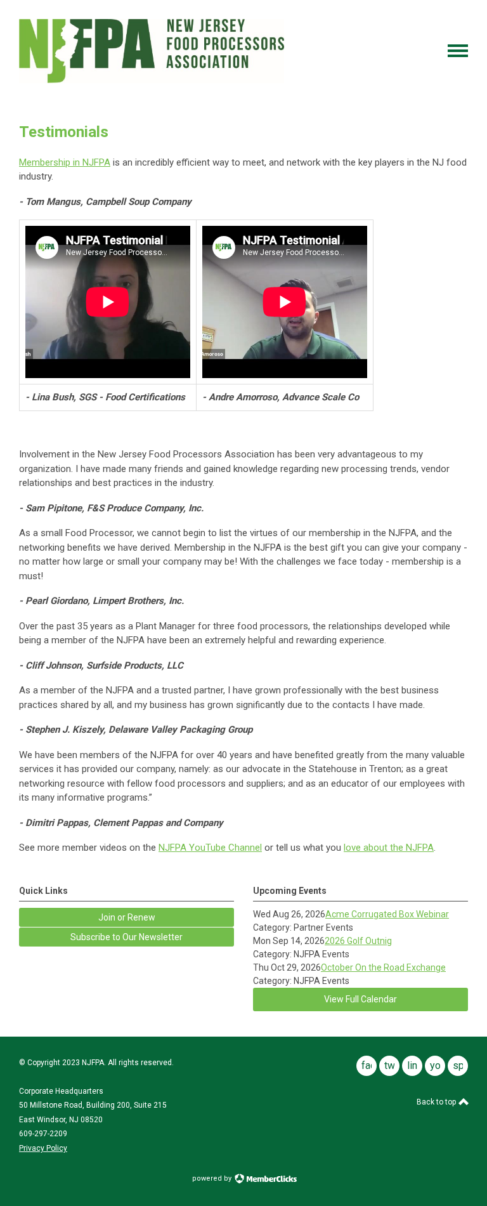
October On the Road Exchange (383, 967)
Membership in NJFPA (64, 162)
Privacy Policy (43, 1148)
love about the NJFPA (389, 847)
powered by (212, 1178)
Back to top (437, 1102)
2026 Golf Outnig (358, 941)
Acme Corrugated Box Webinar (387, 914)
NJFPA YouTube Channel (210, 847)
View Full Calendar (360, 999)
